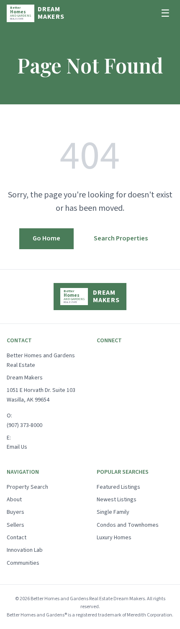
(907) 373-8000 (24, 425)
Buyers (15, 512)
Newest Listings (116, 499)
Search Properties (121, 238)
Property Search (27, 487)
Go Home (46, 238)
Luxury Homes (114, 537)
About (14, 499)
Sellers (15, 525)
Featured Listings (118, 487)
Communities (23, 563)
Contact (16, 537)
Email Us (17, 447)
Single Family (113, 512)
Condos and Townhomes (128, 525)
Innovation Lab (25, 550)
